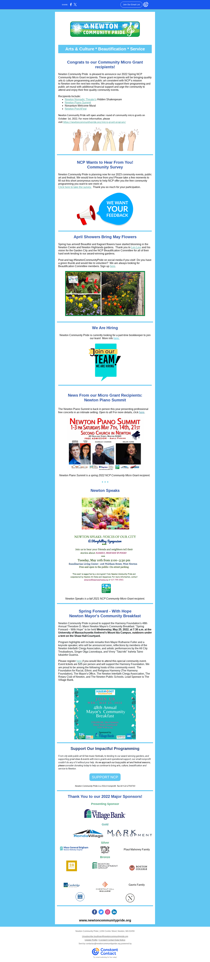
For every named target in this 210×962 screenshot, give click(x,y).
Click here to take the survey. (75, 187)
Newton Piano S (74, 102)
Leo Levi (136, 247)
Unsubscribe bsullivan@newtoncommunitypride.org (105, 936)
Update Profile (91, 940)
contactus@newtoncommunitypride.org (103, 943)
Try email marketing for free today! (105, 957)
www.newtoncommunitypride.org (105, 920)
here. (116, 338)
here (112, 266)
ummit (87, 102)
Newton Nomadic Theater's (80, 99)
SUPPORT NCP (105, 777)
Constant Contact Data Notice (112, 940)
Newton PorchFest (75, 108)
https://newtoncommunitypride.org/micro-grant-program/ (94, 122)
